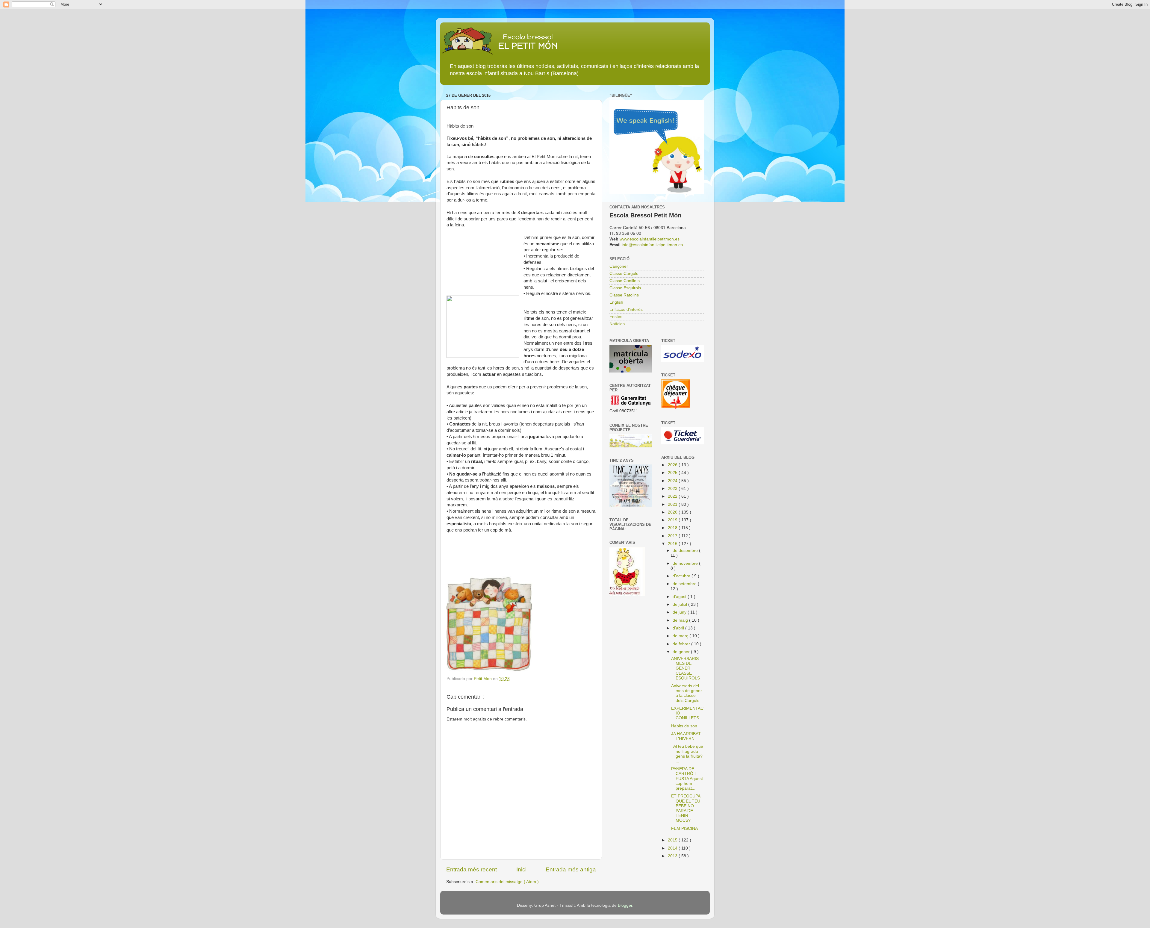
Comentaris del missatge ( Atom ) (507, 881)
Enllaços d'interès (626, 309)
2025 (673, 472)
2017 (673, 536)
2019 (673, 520)
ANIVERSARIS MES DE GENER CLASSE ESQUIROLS (685, 668)
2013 (673, 856)
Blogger (625, 905)
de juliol (680, 604)
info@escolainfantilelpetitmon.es (652, 245)
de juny (680, 612)
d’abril (679, 628)
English (616, 302)
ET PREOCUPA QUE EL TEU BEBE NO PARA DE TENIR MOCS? (685, 808)
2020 (673, 512)
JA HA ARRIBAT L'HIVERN (686, 736)
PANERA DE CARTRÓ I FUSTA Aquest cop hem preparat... (687, 779)
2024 (673, 481)
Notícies (617, 324)
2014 (673, 848)
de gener (682, 652)
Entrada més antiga (571, 869)
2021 (673, 504)
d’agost (680, 596)
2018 (673, 528)
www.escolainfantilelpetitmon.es (650, 239)
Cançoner (618, 266)
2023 (673, 488)
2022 (673, 496)
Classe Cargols (623, 273)
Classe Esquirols (625, 288)
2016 (673, 543)
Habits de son (684, 726)
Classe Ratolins (624, 295)
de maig (681, 620)
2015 (673, 840)
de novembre (686, 563)
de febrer (682, 644)
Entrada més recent (471, 869)
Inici (521, 869)
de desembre (686, 550)
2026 (673, 465)
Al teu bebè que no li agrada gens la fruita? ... (687, 753)
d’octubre (682, 576)
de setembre (685, 584)
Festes (615, 316)
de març (681, 636)
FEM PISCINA (684, 828)
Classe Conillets (624, 280)
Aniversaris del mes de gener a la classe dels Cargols (686, 693)
